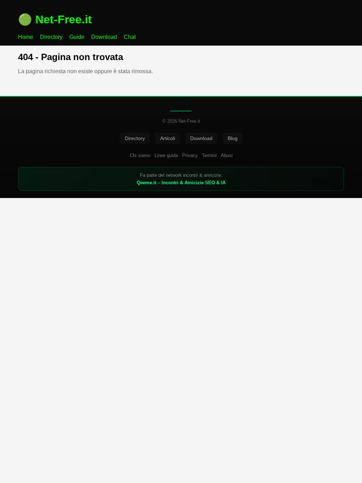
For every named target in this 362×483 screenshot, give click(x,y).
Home (25, 37)
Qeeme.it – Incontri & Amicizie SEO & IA (181, 182)
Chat (130, 37)
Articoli (167, 138)
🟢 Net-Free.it (55, 19)
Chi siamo (140, 155)
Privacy (190, 155)
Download (104, 37)
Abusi (227, 155)
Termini (209, 155)
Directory (51, 37)
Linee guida (166, 155)
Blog (233, 138)
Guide (76, 37)
